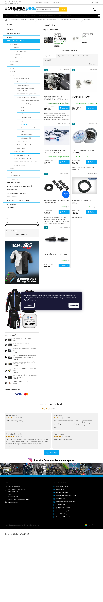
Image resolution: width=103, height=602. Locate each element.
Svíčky (23, 114)
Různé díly (24, 124)
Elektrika (23, 111)
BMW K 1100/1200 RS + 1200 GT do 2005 (25, 162)
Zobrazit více (51, 453)
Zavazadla (17, 55)
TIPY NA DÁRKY (11, 204)
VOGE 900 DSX (14, 179)
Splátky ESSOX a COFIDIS (63, 508)
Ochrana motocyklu (23, 82)
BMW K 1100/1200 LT (20, 165)
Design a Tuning (22, 142)
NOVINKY (10, 30)
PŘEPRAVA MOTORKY (13, 34)
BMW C (12, 169)
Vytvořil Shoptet (93, 525)
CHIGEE (9, 37)
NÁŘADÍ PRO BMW (26, 118)
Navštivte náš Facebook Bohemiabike (19, 499)
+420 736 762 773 (13, 492)
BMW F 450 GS (14, 44)
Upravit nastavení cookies (47, 525)
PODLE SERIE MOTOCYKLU (15, 41)
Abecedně (48, 60)
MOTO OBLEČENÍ (12, 190)
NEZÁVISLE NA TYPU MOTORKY (16, 193)
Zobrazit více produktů (69, 50)
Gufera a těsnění (26, 138)
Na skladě (12, 231)
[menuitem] (7, 16)
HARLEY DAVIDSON (15, 176)
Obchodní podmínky (62, 492)
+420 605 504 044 (13, 496)
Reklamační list (60, 505)
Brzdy (22, 121)
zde (35, 300)
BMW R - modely (14, 61)
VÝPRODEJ (10, 208)
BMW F (12, 65)
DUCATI (12, 172)
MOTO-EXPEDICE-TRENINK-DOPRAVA (18, 201)
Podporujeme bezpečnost (64, 511)
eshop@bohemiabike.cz (15, 487)
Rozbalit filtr (20, 235)
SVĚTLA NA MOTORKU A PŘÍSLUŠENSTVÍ (19, 186)
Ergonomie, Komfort (23, 85)
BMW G (12, 68)
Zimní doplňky (21, 148)
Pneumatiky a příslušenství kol (30, 101)
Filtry (22, 107)
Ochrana (16, 48)
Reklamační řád (60, 499)
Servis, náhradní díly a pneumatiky (27, 97)
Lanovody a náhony (26, 135)
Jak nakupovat (57, 2)
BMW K (12, 75)
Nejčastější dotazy (61, 514)
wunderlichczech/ (13, 502)
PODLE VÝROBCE (12, 197)
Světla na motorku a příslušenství (27, 94)
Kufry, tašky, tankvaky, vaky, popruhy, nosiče (26, 89)
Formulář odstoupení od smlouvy (65, 502)
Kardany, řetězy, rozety (28, 104)
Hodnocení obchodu (42, 2)
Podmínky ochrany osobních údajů (66, 496)
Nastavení (29, 305)
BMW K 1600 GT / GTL (20, 152)
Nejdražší (71, 56)
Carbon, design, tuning (20, 51)
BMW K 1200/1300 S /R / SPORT (23, 155)
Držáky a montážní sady (24, 145)
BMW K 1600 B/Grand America (22, 78)
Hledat (63, 9)
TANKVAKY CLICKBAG (13, 182)
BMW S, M (12, 72)
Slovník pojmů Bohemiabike (64, 517)
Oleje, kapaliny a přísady (28, 128)
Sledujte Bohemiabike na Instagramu (54, 460)
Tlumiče (23, 131)
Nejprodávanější (83, 56)
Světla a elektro (18, 58)
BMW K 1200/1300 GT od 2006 (22, 159)
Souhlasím (74, 305)
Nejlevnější (61, 56)
